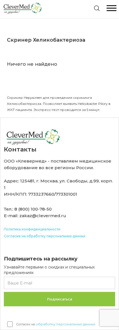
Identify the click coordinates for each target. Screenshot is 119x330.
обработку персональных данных (65, 324)
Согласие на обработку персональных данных (44, 236)
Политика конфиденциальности (32, 229)
